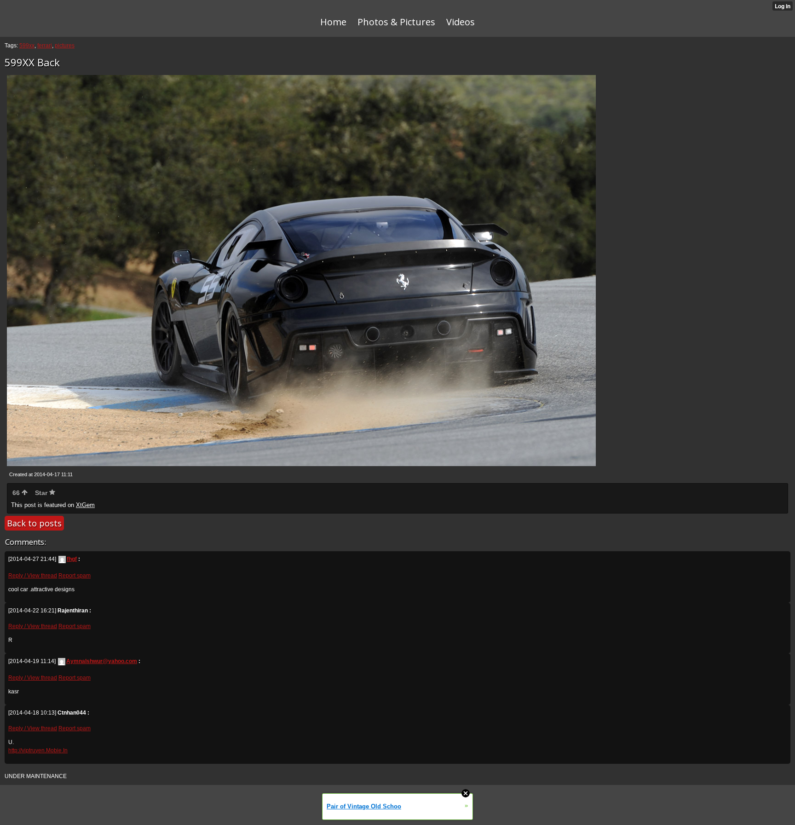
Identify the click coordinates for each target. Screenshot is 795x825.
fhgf (72, 559)
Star (42, 492)
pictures (65, 45)
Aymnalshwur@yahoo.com (101, 661)
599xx (27, 45)
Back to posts (34, 523)
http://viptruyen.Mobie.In (38, 750)
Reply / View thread (32, 575)
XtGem (85, 505)
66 (17, 492)
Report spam (74, 575)
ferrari (44, 45)
